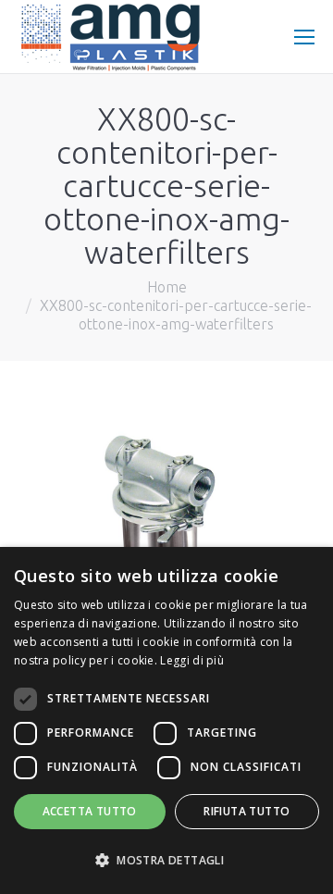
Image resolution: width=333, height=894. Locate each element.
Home (167, 287)
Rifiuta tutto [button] (247, 811)
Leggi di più (192, 660)
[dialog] (166, 720)
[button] (166, 861)
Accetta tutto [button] (90, 811)
